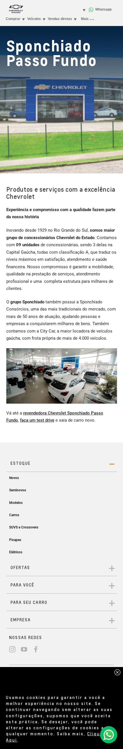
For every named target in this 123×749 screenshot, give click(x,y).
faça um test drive (37, 420)
